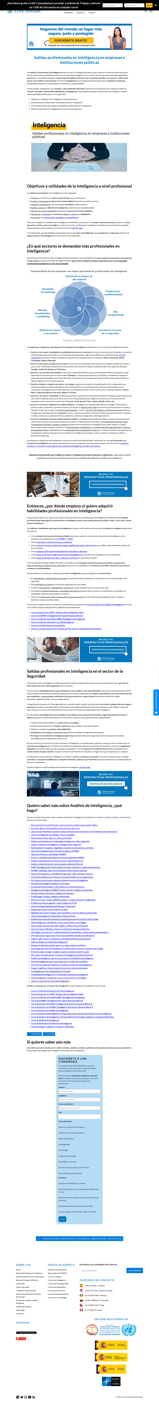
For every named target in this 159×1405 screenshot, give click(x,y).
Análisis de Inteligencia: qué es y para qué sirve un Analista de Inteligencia (62, 958)
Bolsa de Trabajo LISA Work (27, 1280)
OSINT (70, 539)
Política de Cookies (23, 1306)
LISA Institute (126, 1397)
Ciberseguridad (64, 1144)
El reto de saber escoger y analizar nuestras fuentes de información (60, 952)
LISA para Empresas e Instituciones (30, 1276)
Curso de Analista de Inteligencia (45, 1020)
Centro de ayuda (22, 1287)
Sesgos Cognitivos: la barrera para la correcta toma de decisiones (59, 968)
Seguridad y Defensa (66, 1139)
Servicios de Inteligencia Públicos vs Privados (50, 883)
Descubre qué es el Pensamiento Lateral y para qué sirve (55, 828)
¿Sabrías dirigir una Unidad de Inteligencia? (49, 942)
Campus (91, 12)
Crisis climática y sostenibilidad (70, 1173)
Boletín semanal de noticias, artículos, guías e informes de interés (79, 1199)
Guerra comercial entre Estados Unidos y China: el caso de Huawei (59, 926)
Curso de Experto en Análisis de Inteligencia (105, 604)
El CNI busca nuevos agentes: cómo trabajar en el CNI (53, 903)
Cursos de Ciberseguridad (58, 1283)
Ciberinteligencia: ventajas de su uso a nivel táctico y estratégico (58, 922)
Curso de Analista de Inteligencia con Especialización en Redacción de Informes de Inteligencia (71, 1013)
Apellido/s (63, 1096)
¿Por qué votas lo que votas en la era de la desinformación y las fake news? (63, 935)
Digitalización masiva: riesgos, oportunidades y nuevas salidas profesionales (64, 913)
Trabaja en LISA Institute (26, 1290)
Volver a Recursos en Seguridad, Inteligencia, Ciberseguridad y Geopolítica (81, 1239)
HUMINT (62, 539)
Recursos (82, 12)
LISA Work (69, 12)
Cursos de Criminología (57, 1297)
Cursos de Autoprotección (58, 1294)
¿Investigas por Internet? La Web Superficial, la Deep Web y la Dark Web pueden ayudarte (69, 932)
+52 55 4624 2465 (91, 1295)
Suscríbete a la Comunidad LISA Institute (98, 1264)
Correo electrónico (66, 1104)
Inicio (18, 1270)
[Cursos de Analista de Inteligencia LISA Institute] (79, 784)
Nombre (62, 1087)
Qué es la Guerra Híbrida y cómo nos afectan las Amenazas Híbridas (60, 929)
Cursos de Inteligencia (57, 1280)
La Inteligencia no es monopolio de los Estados (51, 971)
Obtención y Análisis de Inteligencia (72, 1127)
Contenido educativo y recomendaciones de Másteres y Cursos (79, 1190)
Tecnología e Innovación (67, 1162)
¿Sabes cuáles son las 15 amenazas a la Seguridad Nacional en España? (61, 939)
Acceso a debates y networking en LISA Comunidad (77, 1212)
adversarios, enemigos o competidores (61, 217)
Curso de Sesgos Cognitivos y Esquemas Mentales (52, 1026)
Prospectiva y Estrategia (67, 1156)
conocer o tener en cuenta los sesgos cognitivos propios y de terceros (66, 545)
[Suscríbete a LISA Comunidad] (79, 37)
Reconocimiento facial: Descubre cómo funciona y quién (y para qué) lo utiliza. (64, 825)
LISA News (20, 1283)
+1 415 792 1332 (91, 1290)
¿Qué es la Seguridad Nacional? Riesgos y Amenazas (53, 906)
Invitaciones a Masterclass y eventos (72, 1183)
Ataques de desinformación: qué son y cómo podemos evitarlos (58, 945)
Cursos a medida (54, 1276)
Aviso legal (20, 1310)
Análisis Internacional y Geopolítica (72, 1133)
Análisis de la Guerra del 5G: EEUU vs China (49, 909)
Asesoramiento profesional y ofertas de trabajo (76, 1206)
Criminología (63, 1150)
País (60, 1112)
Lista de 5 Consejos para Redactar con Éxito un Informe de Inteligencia (61, 965)
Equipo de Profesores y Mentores (29, 1273)
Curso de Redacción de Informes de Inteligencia (51, 1023)
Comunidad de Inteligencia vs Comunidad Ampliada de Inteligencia (59, 974)
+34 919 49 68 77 (91, 1286)
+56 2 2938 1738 (91, 1305)
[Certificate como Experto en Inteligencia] (79, 484)
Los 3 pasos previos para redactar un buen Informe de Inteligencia (59, 880)
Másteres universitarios (57, 1270)
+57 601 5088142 (91, 1300)
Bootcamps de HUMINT (57, 1273)
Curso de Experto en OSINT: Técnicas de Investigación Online (57, 612)
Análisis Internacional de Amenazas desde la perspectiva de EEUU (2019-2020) (64, 919)
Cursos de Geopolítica (57, 1287)
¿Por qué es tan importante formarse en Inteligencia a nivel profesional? (62, 955)
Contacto (20, 1313)
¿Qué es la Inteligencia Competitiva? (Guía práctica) (53, 916)
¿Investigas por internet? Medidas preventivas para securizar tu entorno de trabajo (67, 948)
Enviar (62, 1219)
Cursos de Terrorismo (56, 1290)
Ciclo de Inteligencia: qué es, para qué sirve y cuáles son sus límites (59, 961)
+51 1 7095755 (90, 1310)
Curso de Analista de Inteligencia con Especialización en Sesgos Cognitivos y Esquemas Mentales (72, 1017)
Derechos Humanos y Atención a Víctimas (74, 1168)
